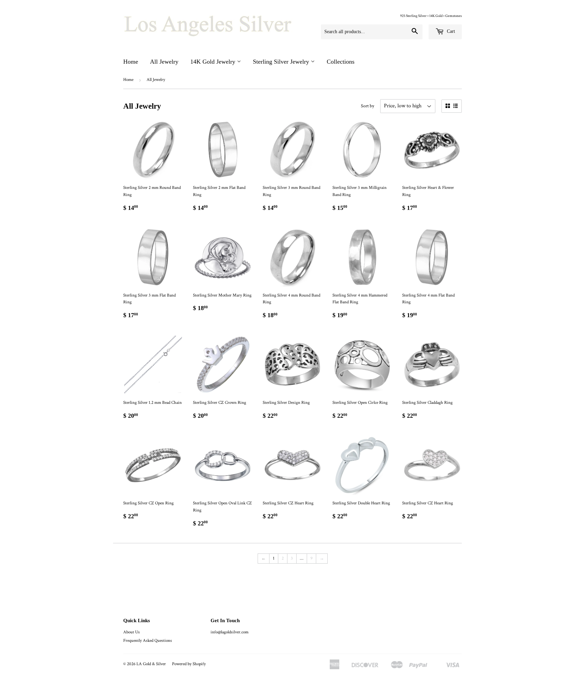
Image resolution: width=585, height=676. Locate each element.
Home (130, 61)
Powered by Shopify (189, 664)
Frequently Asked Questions (147, 641)
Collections (340, 61)
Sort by (367, 106)
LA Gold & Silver (151, 664)
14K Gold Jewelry (213, 61)
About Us (131, 632)
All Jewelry (164, 61)
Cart (450, 31)
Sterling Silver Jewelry (282, 61)
